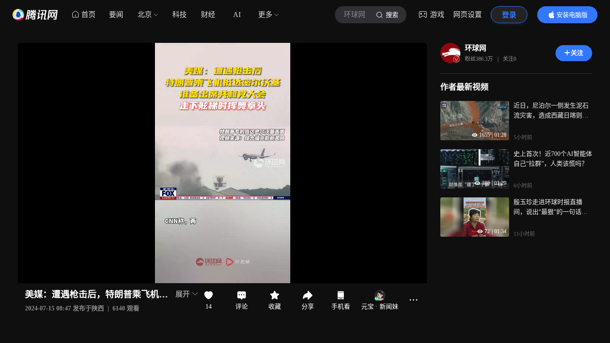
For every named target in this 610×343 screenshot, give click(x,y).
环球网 (475, 48)
